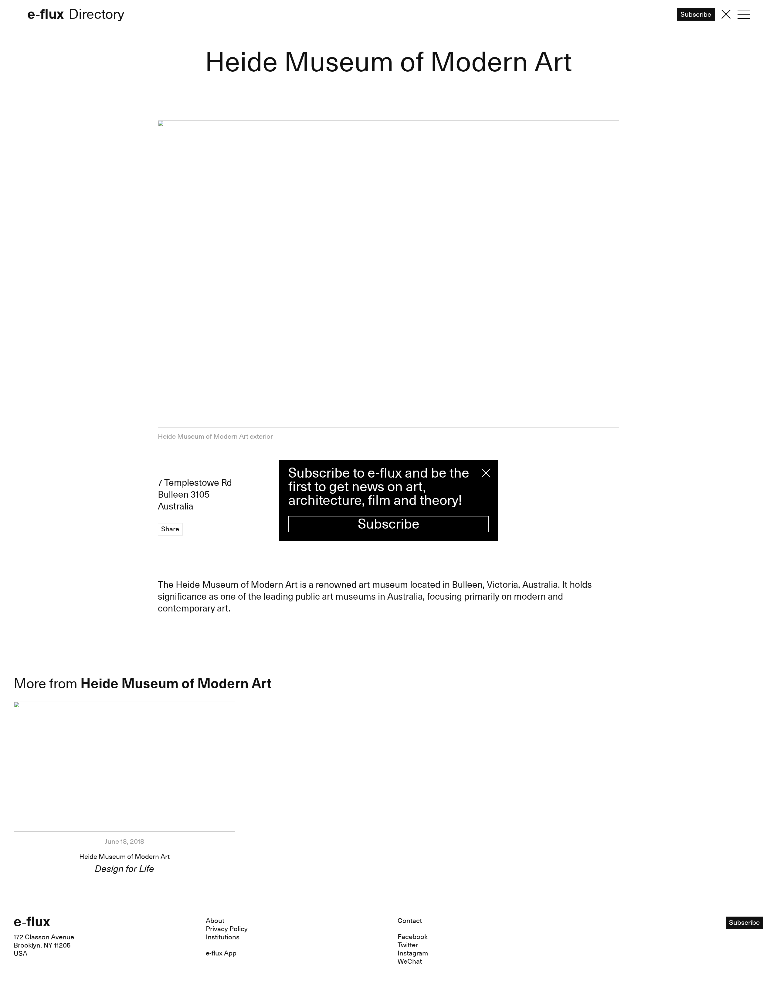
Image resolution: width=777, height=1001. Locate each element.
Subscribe (388, 524)
